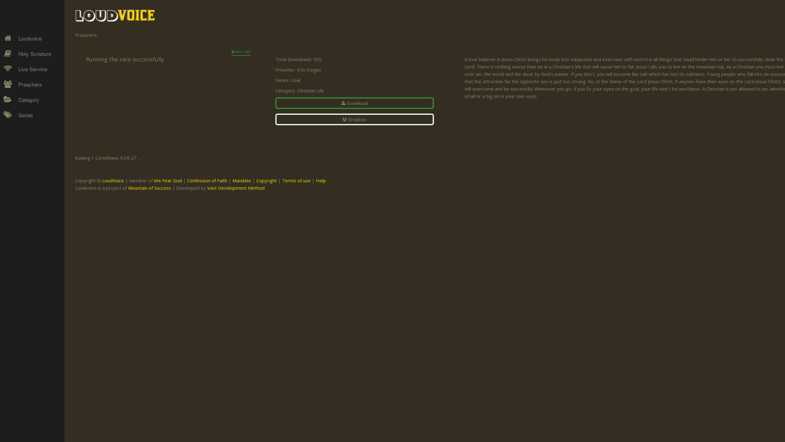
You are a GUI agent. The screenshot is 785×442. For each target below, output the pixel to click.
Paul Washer (26, 207)
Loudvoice (30, 38)
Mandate (241, 180)
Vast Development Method (236, 188)
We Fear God (168, 180)
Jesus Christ (26, 135)
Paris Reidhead (29, 196)
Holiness (23, 125)
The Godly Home (32, 189)
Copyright (266, 180)
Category (28, 99)
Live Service (32, 69)
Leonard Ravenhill (32, 157)
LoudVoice (113, 180)
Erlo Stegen (26, 135)
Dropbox (357, 119)
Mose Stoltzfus (29, 186)
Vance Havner (28, 218)
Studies (21, 157)
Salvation (23, 178)
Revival (21, 168)
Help (321, 180)
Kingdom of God (31, 135)
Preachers (30, 84)
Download (357, 103)
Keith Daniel (26, 146)
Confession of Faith (207, 180)
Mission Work (28, 146)
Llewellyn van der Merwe (30, 171)
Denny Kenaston (31, 125)
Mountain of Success (149, 188)
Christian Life (310, 90)
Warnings (23, 168)
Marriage (23, 146)
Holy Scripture (34, 53)
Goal (295, 80)
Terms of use (296, 180)
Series (25, 115)
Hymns (21, 125)
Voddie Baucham (31, 229)
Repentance (26, 157)
